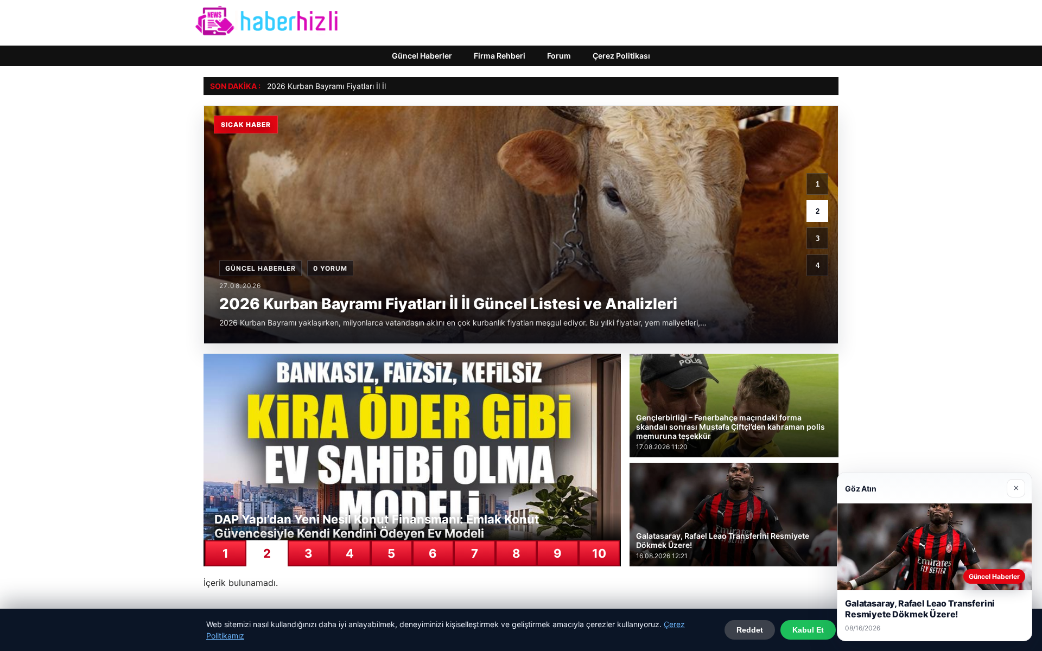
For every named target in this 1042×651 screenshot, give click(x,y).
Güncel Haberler (422, 55)
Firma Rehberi (499, 55)
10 (599, 553)
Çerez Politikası (621, 55)
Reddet (749, 630)
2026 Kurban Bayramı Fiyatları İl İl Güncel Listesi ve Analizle (372, 86)
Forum (559, 55)
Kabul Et (808, 630)
